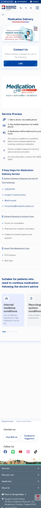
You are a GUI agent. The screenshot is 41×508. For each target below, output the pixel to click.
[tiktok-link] (35, 451)
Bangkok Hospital (7, 421)
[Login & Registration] (30, 8)
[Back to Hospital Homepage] (3, 14)
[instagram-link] (28, 451)
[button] (20, 8)
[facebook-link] (5, 451)
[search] (25, 8)
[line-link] (13, 451)
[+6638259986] (20, 8)
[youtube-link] (20, 451)
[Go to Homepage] (9, 7)
